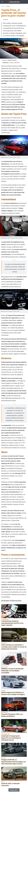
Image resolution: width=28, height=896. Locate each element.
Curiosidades (5, 619)
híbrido (23, 447)
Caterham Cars (5, 734)
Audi (2, 781)
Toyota (8, 6)
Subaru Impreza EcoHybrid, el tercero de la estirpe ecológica (13, 693)
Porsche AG (4, 712)
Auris (17, 466)
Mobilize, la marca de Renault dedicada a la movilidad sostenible (12, 671)
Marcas (3, 6)
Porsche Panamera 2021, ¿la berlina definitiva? (12, 715)
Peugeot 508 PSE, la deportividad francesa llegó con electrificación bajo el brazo (13, 762)
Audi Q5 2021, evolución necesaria (10, 784)
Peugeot (3, 758)
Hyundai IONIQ (11, 104)
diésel (13, 518)
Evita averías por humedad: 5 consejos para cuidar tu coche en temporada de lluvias (14, 647)
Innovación (4, 667)
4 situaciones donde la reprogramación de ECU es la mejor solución (12, 623)
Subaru (3, 690)
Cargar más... (14, 790)
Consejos (4, 643)
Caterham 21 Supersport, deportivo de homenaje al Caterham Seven (11, 738)
